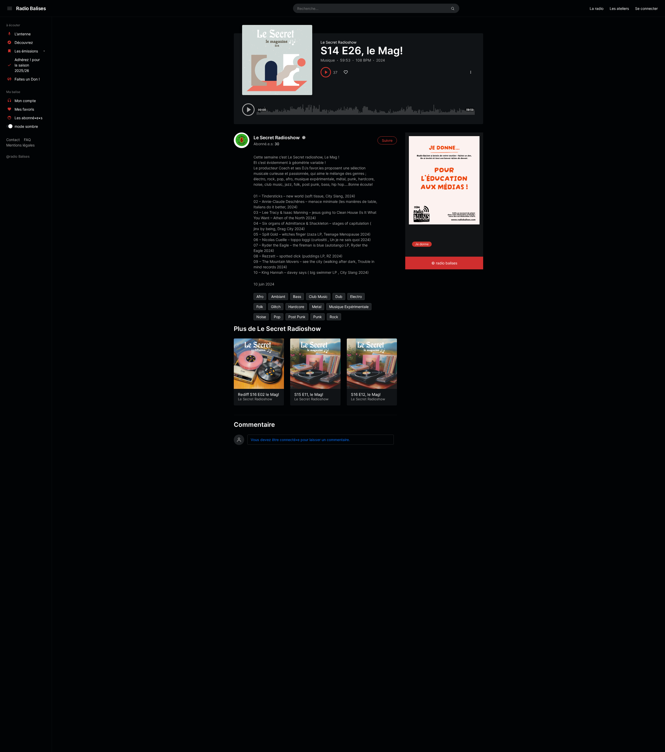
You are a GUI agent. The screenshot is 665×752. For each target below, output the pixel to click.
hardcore (296, 306)
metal (316, 306)
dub (338, 296)
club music (318, 296)
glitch (276, 306)
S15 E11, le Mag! (308, 394)
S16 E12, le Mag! (366, 394)
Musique (328, 60)
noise (261, 317)
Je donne (422, 244)
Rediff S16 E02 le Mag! (258, 394)
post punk (296, 317)
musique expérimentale (349, 306)
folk (259, 306)
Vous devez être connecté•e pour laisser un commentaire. (300, 439)
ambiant (278, 296)
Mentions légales (20, 145)
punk (317, 317)
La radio (596, 8)
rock (334, 317)
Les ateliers (619, 8)
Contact (13, 139)
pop (277, 317)
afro (259, 296)
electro (356, 296)
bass (297, 296)
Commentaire (254, 424)
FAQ (27, 139)
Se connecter (646, 8)
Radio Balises (31, 8)
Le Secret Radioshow (338, 42)
